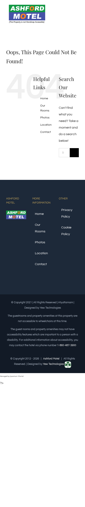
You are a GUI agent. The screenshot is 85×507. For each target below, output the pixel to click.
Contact (45, 132)
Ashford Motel (51, 358)
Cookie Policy (66, 231)
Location (46, 124)
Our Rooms (40, 228)
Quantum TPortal (17, 376)
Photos (45, 117)
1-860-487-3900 (66, 345)
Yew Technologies (54, 364)
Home (44, 98)
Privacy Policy (66, 213)
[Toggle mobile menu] (77, 13)
